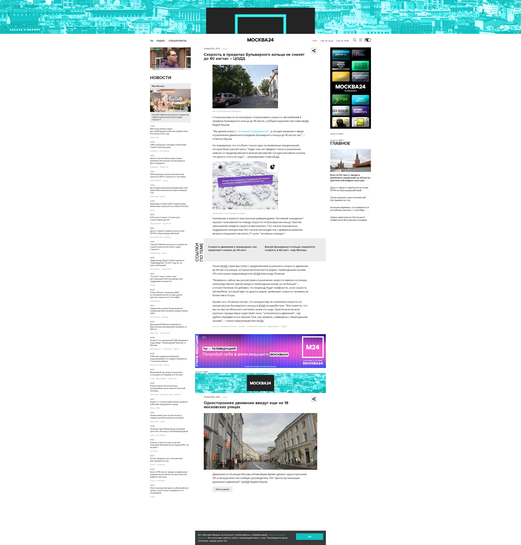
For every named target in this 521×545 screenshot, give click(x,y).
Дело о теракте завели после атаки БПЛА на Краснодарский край (167, 232)
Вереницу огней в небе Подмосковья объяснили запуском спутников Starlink (169, 205)
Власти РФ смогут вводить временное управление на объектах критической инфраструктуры (168, 474)
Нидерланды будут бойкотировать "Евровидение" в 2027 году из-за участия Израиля (167, 263)
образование (155, 180)
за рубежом (164, 151)
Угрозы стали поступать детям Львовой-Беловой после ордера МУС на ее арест (169, 445)
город (165, 180)
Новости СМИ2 (201, 372)
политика (154, 151)
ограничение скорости (256, 326)
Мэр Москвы (158, 86)
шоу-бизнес (155, 269)
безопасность (156, 349)
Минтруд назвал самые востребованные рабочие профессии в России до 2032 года (169, 131)
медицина (154, 167)
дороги (215, 326)
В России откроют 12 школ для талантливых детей (165, 218)
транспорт (167, 349)
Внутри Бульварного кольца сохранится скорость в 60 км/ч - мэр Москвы (290, 248)
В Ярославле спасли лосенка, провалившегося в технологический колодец (167, 388)
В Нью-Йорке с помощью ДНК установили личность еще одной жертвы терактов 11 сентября (166, 295)
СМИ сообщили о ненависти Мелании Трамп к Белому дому (168, 146)
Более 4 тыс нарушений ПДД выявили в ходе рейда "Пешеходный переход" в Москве (169, 343)
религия (164, 317)
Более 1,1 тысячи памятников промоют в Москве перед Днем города (169, 403)
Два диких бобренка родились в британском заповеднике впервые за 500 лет (168, 327)
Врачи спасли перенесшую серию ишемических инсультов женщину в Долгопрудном (167, 161)
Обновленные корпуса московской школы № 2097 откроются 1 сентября (167, 175)
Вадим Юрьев (273, 326)
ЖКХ (158, 408)
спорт (152, 497)
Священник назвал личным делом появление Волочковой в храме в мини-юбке (169, 311)
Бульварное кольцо (228, 326)
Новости (160, 77)
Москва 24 (260, 40)
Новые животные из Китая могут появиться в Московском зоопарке (167, 416)
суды (152, 378)
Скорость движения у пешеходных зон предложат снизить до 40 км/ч (232, 248)
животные (154, 196)
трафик (242, 326)
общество (154, 137)
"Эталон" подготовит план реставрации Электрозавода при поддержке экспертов (166, 279)
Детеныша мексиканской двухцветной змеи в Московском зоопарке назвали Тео (169, 190)
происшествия (156, 237)
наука (152, 210)
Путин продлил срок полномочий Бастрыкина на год (166, 459)
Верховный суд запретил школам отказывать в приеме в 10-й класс (166, 373)
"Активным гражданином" (253, 131)
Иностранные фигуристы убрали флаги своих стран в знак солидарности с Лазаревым (169, 490)
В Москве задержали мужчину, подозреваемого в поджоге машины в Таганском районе (168, 359)
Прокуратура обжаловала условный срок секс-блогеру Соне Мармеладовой (169, 430)
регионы (167, 237)
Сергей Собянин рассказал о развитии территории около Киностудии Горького (170, 117)
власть (153, 465)
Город (224, 48)
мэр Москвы (155, 253)
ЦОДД (283, 326)
